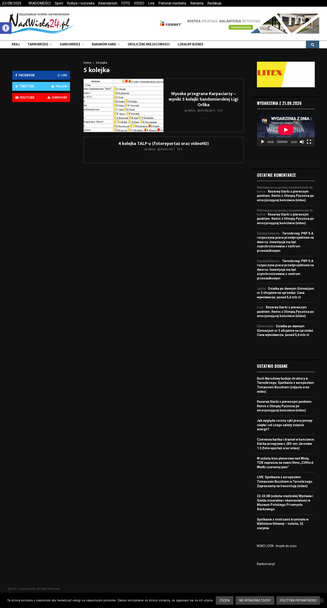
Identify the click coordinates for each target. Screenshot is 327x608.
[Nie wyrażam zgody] (321, 600)
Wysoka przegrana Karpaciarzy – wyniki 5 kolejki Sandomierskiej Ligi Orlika (203, 99)
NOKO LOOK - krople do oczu (277, 546)
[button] (6, 28)
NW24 (191, 110)
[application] (286, 130)
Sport (59, 3)
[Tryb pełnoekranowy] (309, 142)
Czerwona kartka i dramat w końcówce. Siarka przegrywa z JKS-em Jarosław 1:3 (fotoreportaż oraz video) (286, 444)
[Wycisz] (302, 142)
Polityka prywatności (298, 600)
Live (151, 3)
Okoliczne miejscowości (149, 44)
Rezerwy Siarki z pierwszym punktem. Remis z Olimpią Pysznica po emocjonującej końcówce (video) (285, 196)
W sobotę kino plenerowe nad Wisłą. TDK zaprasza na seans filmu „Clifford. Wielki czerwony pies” (285, 463)
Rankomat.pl (266, 564)
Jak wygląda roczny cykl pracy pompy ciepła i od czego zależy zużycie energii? (284, 425)
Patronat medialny (172, 3)
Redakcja (214, 3)
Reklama (197, 3)
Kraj (16, 44)
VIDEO (139, 3)
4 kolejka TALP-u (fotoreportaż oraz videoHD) (163, 143)
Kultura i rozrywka (81, 3)
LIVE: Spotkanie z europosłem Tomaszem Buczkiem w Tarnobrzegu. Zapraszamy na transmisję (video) (285, 481)
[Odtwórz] (262, 142)
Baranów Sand (104, 44)
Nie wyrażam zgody (255, 600)
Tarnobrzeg (38, 44)
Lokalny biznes (190, 44)
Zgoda (224, 600)
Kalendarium (107, 3)
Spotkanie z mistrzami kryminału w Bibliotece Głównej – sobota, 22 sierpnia (283, 524)
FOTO (125, 3)
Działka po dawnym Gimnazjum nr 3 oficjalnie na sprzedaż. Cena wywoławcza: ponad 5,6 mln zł (285, 293)
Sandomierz (70, 44)
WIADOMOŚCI (39, 3)
